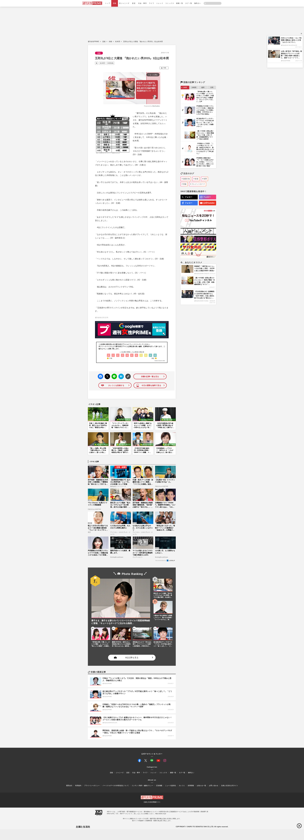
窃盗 (184, 184)
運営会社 (69, 785)
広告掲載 (159, 785)
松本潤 (117, 41)
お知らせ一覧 (201, 785)
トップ (107, 3)
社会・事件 (142, 3)
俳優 (110, 41)
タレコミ (182, 785)
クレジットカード (198, 184)
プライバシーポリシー (92, 785)
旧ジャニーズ (124, 3)
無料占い (197, 3)
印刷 (164, 68)
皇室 (133, 3)
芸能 (114, 3)
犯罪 (205, 179)
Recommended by (160, 560)
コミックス (169, 3)
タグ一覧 (188, 3)
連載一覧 (179, 3)
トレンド (159, 3)
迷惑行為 (186, 179)
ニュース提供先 (170, 785)
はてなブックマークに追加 (120, 376)
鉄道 (196, 179)
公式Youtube (209, 203)
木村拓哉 (110, 63)
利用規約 (78, 785)
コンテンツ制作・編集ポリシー (142, 785)
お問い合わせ (213, 785)
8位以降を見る (131, 657)
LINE (113, 375)
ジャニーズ (120, 772)
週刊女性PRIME (93, 41)
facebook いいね (100, 376)
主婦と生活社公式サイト (229, 785)
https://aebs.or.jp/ (160, 813)
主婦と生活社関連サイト (152, 802)
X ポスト (107, 376)
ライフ (151, 3)
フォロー (188, 197)
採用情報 (191, 785)
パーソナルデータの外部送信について (115, 785)
